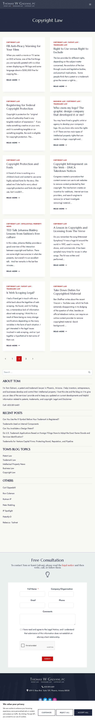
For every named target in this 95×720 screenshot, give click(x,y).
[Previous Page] (5, 358)
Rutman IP (7, 499)
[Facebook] (40, 700)
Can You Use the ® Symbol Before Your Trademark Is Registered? (31, 419)
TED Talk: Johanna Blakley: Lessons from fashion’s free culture (23, 234)
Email (33, 600)
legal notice (68, 565)
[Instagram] (55, 700)
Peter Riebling (9, 505)
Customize (47, 712)
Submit (47, 659)
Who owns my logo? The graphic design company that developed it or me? (69, 111)
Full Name (32, 588)
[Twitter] (45, 700)
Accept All (83, 712)
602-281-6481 (13, 405)
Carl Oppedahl (9, 487)
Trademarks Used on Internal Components (21, 423)
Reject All (65, 712)
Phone (62, 600)
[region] (47, 710)
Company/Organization (62, 588)
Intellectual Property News (14, 464)
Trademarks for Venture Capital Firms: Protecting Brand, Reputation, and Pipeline (38, 441)
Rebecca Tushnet (10, 522)
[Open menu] (90, 4)
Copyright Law (13, 42)
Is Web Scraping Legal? (20, 292)
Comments (47, 611)
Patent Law (73, 42)
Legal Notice (53, 629)
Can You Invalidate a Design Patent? (18, 428)
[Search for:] (47, 372)
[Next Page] (32, 358)
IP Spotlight (8, 510)
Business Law (59, 101)
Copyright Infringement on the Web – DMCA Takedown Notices (70, 167)
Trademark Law (60, 45)
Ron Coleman (8, 493)
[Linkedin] (50, 700)
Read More (13, 80)
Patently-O (7, 516)
